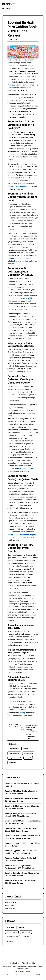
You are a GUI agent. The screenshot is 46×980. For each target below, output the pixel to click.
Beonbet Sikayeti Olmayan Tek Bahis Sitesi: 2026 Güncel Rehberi (21, 829)
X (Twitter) (27, 971)
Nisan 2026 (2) (10, 905)
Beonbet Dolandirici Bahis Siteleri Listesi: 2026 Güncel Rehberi (22, 874)
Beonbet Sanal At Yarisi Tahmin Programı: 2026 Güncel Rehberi (23, 822)
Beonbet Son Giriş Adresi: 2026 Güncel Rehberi (22, 785)
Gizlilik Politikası (21, 966)
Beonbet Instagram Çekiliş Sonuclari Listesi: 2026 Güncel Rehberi (20, 814)
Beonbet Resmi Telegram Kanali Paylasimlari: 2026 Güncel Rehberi (20, 867)
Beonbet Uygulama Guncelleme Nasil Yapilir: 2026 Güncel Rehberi (21, 852)
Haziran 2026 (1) (10, 902)
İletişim (27, 968)
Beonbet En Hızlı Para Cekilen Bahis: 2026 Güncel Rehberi (20, 881)
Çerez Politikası (32, 966)
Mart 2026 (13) (10, 909)
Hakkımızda (7, 966)
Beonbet (8, 4)
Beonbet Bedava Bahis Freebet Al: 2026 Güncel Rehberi (22, 844)
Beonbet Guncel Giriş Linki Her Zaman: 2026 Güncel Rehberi (21, 800)
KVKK (13, 966)
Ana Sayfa (6, 8)
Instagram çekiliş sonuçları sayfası (21, 534)
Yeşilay (22, 713)
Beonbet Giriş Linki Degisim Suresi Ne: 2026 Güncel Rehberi (21, 792)
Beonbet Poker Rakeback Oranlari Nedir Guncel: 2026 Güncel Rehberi (22, 837)
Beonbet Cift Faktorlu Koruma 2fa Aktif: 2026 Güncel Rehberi (22, 807)
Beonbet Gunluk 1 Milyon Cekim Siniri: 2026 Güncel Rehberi (21, 859)
